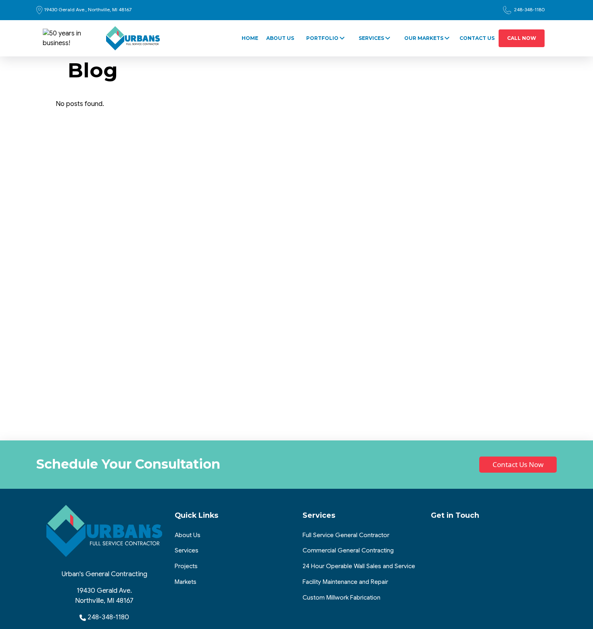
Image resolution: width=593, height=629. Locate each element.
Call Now (521, 38)
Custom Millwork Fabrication (341, 597)
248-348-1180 (529, 9)
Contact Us (477, 38)
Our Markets (423, 38)
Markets (185, 581)
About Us (280, 38)
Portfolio (322, 38)
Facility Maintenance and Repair (345, 581)
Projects (186, 566)
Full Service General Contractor (346, 535)
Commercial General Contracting (348, 550)
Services (371, 38)
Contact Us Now (518, 464)
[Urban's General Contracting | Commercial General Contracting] (133, 38)
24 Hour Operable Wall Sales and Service (359, 566)
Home (250, 38)
